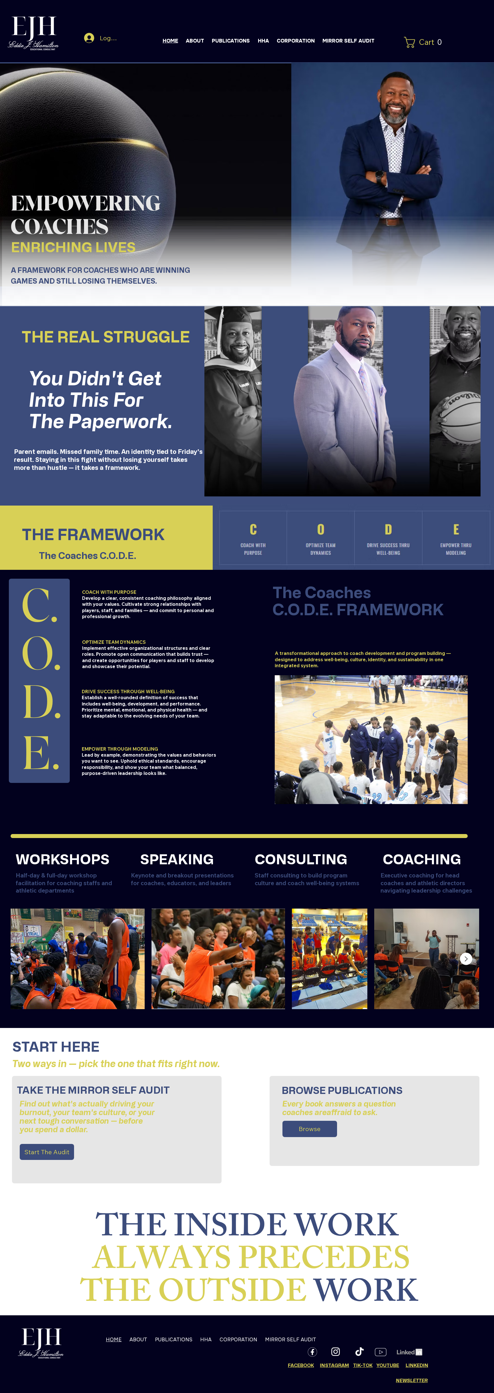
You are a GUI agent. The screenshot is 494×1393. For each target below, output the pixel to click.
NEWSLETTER (412, 1380)
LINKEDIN (417, 1365)
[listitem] (218, 959)
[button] (425, 42)
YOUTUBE (388, 1365)
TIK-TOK (363, 1365)
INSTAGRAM (334, 1365)
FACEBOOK (301, 1365)
